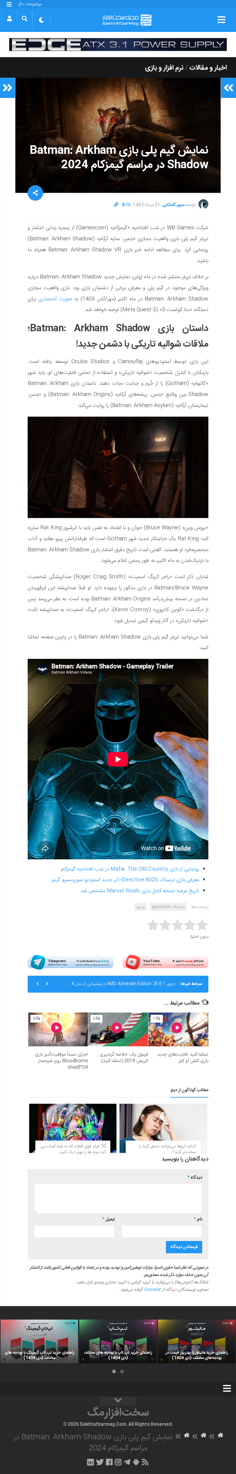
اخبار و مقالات (208, 67)
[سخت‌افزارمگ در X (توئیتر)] (100, 1462)
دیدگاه (194, 1177)
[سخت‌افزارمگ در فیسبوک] (109, 1462)
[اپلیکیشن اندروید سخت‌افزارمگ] (136, 1462)
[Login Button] (9, 18)
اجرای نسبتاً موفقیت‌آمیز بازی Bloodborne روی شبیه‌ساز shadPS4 (61, 1061)
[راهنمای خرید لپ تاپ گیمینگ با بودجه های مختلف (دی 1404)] (39, 1341)
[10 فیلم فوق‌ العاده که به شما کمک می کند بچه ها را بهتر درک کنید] (72, 1128)
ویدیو (141, 907)
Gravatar (152, 1289)
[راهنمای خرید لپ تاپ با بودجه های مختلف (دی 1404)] (118, 1341)
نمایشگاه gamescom (168, 907)
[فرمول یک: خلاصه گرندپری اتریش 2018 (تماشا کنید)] (118, 1029)
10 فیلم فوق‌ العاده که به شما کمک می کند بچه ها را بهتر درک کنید (73, 1149)
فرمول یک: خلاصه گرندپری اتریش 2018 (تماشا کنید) (124, 1058)
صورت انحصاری (55, 299)
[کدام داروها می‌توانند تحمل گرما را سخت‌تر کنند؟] (163, 1128)
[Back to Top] (118, 1401)
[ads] (118, 44)
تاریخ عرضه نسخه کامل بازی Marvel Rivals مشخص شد (140, 891)
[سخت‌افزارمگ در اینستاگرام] (118, 1462)
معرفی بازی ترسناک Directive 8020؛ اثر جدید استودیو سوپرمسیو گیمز (125, 880)
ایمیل (108, 1219)
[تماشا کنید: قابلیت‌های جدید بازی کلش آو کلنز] (178, 1029)
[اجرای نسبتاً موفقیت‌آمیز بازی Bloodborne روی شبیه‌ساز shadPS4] (58, 1029)
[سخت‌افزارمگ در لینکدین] (90, 1462)
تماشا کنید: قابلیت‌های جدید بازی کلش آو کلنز (182, 1058)
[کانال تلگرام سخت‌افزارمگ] (127, 1462)
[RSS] (145, 1462)
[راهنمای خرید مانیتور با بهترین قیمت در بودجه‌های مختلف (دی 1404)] (196, 1341)
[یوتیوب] (165, 962)
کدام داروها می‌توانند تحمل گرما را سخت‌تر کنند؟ (167, 1149)
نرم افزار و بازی (164, 67)
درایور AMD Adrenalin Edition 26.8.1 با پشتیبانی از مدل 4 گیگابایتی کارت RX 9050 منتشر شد (124, 986)
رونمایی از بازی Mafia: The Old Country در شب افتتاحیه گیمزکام (130, 869)
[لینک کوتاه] (116, 205)
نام (198, 1219)
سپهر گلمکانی (173, 205)
